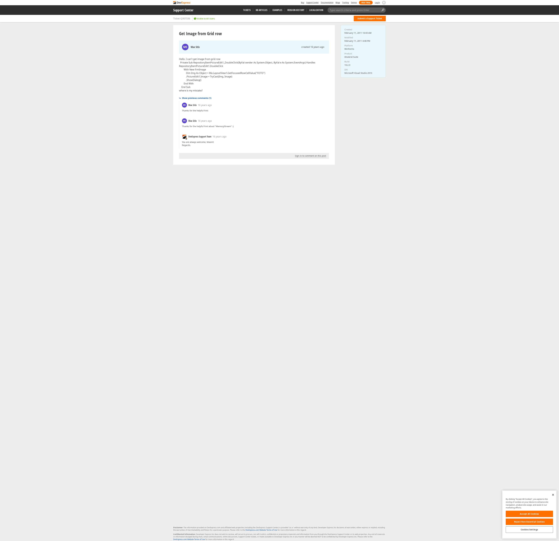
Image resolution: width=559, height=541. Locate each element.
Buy (302, 2)
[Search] (383, 10)
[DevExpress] (182, 3)
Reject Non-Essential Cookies (529, 521)
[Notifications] (384, 3)
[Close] (553, 495)
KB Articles (261, 10)
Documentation (327, 2)
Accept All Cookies (529, 514)
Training (345, 2)
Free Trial (365, 2)
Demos (354, 2)
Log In (377, 2)
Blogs (338, 2)
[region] (529, 514)
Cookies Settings (529, 529)
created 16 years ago (312, 47)
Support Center (312, 2)
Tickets (247, 10)
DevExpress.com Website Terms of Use (261, 530)
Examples (277, 10)
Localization (316, 10)
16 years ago (205, 105)
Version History (295, 10)
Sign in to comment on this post (310, 155)
